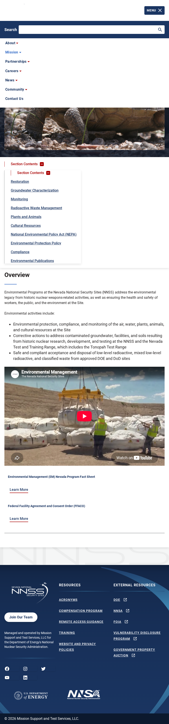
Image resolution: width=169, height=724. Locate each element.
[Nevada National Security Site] (15, 10)
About (10, 43)
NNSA (118, 610)
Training (67, 632)
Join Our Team (21, 617)
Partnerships (16, 61)
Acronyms (68, 599)
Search (10, 29)
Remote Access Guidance (81, 621)
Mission (11, 52)
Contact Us (14, 99)
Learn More (19, 490)
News (10, 80)
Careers (11, 71)
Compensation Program (81, 610)
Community (14, 89)
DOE (117, 599)
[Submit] (160, 30)
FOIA (117, 621)
